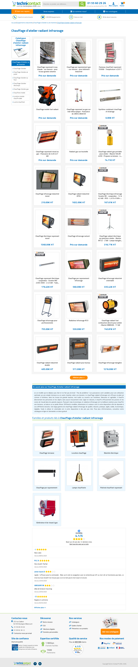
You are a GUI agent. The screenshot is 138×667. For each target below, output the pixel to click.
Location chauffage (79, 453)
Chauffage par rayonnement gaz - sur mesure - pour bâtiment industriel (79, 69)
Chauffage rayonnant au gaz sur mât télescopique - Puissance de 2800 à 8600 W (79, 111)
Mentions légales (49, 629)
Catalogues (75, 622)
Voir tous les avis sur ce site (79, 544)
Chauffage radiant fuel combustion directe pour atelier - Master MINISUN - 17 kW (110, 322)
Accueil (14, 23)
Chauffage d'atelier (20, 68)
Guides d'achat (77, 625)
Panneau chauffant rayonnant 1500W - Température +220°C (110, 68)
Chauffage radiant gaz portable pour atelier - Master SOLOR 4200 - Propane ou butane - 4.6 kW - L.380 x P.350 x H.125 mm (110, 155)
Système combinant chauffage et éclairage (110, 110)
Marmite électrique (111, 453)
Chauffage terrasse (47, 453)
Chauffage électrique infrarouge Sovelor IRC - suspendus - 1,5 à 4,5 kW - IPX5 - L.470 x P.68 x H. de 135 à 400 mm (110, 197)
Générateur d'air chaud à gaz (47, 522)
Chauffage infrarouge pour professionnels (47, 321)
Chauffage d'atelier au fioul (21, 79)
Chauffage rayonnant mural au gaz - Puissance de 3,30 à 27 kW (47, 153)
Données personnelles (50, 632)
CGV (44, 625)
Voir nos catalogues (110, 631)
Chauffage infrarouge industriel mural (47, 195)
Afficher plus (78, 377)
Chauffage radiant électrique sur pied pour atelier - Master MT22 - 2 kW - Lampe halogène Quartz (110, 239)
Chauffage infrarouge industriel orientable (110, 279)
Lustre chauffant (19, 102)
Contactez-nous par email (23, 633)
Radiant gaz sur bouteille (78, 151)
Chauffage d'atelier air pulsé (21, 73)
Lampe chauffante (79, 487)
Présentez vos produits (80, 628)
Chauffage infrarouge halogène (110, 362)
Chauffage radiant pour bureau (78, 362)
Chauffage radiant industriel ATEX (78, 195)
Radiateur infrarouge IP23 (78, 320)
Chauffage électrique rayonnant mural (47, 237)
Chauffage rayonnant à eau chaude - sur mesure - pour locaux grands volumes (47, 69)
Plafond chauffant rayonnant (111, 487)
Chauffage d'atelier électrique (20, 84)
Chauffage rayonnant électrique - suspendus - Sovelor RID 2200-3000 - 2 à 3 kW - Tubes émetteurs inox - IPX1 (47, 281)
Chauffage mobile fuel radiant (47, 109)
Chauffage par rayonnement (46, 487)
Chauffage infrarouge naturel (79, 236)
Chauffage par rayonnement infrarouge (78, 279)
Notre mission (48, 622)
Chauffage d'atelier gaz (21, 89)
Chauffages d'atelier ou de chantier (45, 23)
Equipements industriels (25, 23)
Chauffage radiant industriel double (47, 363)
